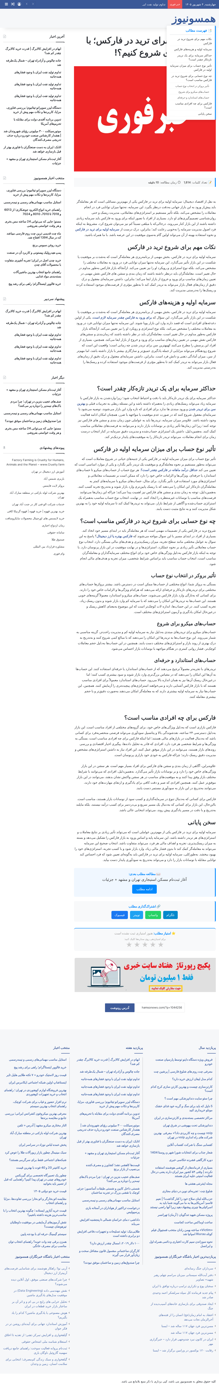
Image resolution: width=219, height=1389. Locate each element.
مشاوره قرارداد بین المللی (48, 546)
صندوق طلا (58, 539)
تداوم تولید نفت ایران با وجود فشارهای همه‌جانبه (137, 4)
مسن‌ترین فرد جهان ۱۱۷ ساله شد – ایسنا (187, 1326)
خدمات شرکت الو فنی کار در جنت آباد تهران (38, 504)
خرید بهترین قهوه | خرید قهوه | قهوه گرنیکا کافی (35, 511)
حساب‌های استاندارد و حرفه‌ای (193, 97)
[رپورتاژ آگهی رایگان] (145, 974)
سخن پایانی (205, 113)
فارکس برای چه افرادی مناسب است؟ (193, 105)
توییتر (136, 915)
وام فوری (58, 553)
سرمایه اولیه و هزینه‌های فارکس (193, 49)
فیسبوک (120, 915)
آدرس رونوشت (119, 1008)
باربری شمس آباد (54, 478)
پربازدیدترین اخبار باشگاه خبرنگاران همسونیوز (185, 1256)
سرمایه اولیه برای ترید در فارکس (97, 229)
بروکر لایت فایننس (53, 485)
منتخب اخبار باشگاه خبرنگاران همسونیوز (42, 1256)
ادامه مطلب (144, 889)
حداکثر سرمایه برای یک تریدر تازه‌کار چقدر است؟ (194, 57)
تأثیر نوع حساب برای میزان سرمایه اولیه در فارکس (191, 68)
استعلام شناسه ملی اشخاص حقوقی (44, 1341)
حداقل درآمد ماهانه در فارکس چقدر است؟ (169, 470)
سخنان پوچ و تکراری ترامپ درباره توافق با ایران (182, 1286)
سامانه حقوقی (55, 532)
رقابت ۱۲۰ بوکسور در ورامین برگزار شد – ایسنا (183, 1350)
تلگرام (170, 915)
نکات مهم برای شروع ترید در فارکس (195, 41)
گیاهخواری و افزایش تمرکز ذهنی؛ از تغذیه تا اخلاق (35, 1335)
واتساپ (153, 915)
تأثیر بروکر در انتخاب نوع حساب (192, 86)
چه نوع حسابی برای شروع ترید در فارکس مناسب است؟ (192, 78)
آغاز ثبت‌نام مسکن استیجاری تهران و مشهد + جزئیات (144, 879)
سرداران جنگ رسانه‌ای (198, 1268)
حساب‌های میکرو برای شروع (194, 91)
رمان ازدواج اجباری (53, 525)
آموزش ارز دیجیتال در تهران (47, 471)
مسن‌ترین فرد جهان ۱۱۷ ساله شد (192, 1332)
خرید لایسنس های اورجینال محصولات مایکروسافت (34, 518)
